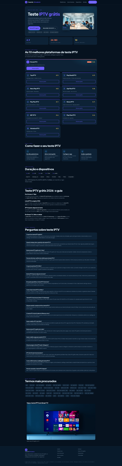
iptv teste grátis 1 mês (62, 390)
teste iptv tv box (29, 395)
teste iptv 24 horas (40, 390)
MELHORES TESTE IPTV (49, 28)
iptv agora (42, 393)
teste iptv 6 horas (30, 390)
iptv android (48, 395)
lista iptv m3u (39, 387)
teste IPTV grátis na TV (34, 441)
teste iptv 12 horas (51, 390)
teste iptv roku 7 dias (67, 393)
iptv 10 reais (79, 390)
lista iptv (81, 385)
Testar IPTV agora (34, 28)
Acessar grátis (35, 68)
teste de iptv (66, 385)
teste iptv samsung (89, 393)
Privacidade (80, 455)
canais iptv (49, 393)
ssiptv (54, 395)
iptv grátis (48, 385)
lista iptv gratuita (89, 385)
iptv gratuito (74, 385)
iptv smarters (61, 395)
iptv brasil (35, 393)
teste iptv (32, 385)
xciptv (67, 395)
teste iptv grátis (57, 385)
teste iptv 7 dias (92, 387)
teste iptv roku (57, 393)
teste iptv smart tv (78, 393)
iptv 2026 (57, 387)
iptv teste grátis (40, 385)
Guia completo (60, 455)
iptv (27, 385)
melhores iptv (73, 387)
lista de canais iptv (48, 387)
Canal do (32, 2)
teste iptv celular (40, 395)
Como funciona (70, 2)
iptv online (28, 393)
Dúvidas (85, 2)
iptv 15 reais (87, 390)
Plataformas (63, 2)
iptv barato (72, 390)
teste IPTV (52, 229)
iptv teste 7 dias (82, 387)
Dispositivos (78, 2)
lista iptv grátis (29, 387)
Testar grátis (93, 2)
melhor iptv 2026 (64, 387)
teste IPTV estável (40, 220)
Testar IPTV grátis (82, 451)
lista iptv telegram (75, 395)
